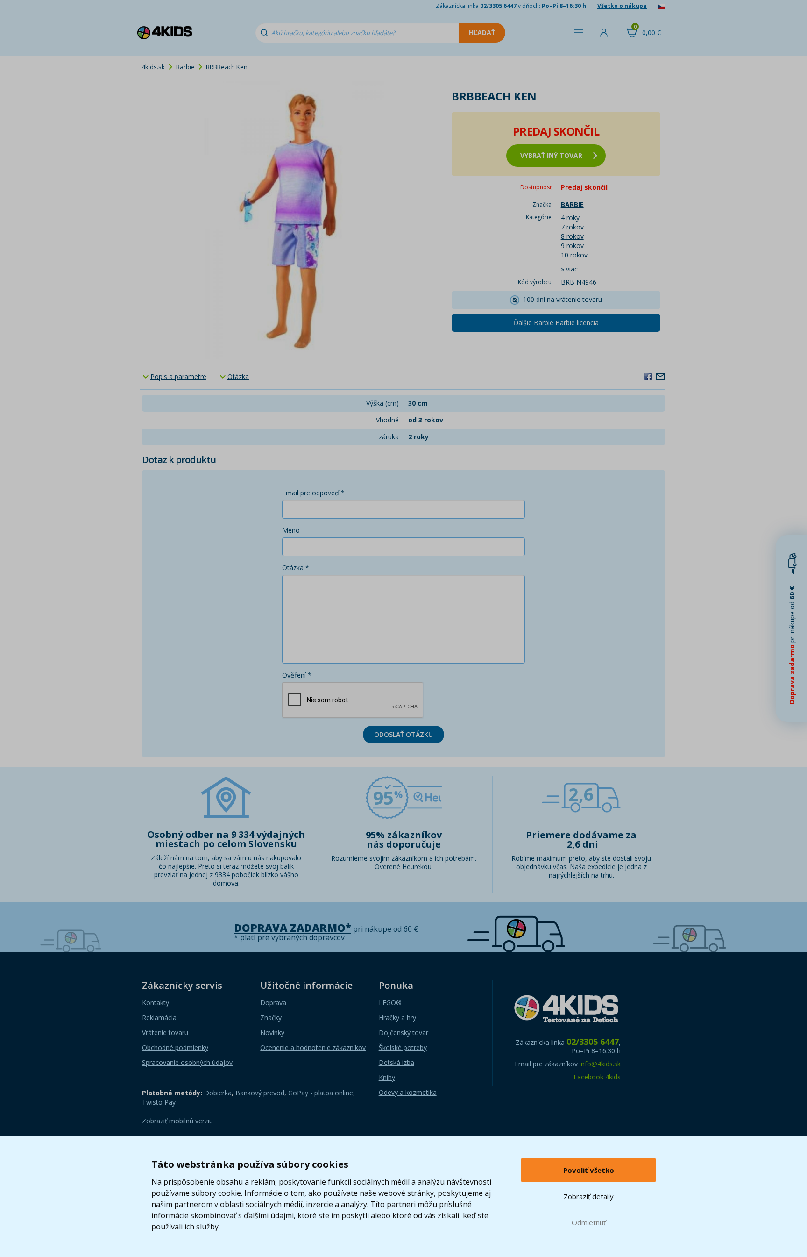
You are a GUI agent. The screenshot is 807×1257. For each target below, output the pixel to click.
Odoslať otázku (403, 734)
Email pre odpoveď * (313, 492)
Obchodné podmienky (175, 1047)
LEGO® (390, 1002)
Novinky (272, 1032)
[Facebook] (648, 376)
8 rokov (572, 236)
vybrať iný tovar (551, 155)
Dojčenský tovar (403, 1032)
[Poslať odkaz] (660, 376)
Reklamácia (159, 1017)
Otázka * (295, 567)
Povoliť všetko (588, 1170)
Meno (291, 530)
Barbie (185, 67)
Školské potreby (403, 1047)
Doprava (273, 1002)
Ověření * (296, 675)
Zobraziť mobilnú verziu (177, 1120)
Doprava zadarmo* (292, 928)
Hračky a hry (397, 1017)
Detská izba (396, 1062)
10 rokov (574, 254)
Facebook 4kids (597, 1076)
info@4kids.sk (600, 1063)
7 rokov (572, 226)
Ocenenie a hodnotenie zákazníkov (313, 1047)
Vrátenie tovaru (165, 1032)
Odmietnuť (589, 1222)
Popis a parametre (178, 376)
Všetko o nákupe (622, 6)
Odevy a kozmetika (408, 1092)
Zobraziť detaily (589, 1196)
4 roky (570, 217)
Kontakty (155, 1002)
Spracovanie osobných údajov (187, 1062)
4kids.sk (153, 67)
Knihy (387, 1077)
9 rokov (572, 245)
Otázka (238, 376)
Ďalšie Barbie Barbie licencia (556, 322)
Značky (271, 1017)
